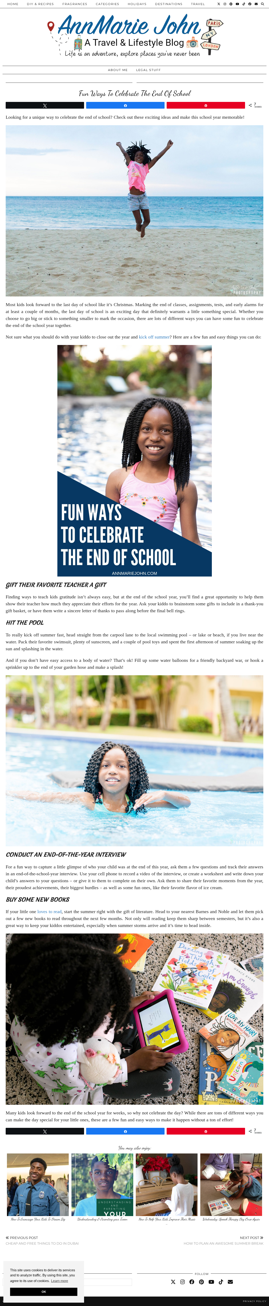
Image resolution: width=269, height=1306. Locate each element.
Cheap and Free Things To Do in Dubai (42, 1240)
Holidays (137, 4)
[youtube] (211, 1282)
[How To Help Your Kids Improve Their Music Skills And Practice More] (167, 1184)
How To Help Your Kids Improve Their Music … (166, 1221)
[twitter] (173, 1282)
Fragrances (74, 4)
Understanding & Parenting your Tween (102, 1219)
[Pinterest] (231, 4)
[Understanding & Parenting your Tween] (102, 1184)
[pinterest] (201, 1282)
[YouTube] (238, 4)
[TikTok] (244, 4)
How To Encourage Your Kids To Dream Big (38, 1219)
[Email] (256, 4)
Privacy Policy (254, 1301)
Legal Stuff (148, 70)
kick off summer (154, 337)
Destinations (169, 4)
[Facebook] (250, 4)
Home (12, 4)
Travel (198, 4)
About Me (118, 70)
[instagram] (182, 1282)
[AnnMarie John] (134, 32)
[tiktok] (221, 1282)
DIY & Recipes (40, 4)
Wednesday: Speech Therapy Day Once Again (231, 1219)
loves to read (49, 911)
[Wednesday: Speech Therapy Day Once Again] (231, 1184)
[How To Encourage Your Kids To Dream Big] (38, 1184)
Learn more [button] (59, 1281)
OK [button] (44, 1291)
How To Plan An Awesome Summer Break (223, 1240)
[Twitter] (219, 4)
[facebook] (191, 1282)
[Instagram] (225, 4)
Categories (107, 4)
